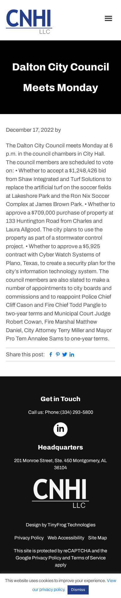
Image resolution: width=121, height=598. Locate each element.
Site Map (97, 537)
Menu (109, 18)
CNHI (29, 21)
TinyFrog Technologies (71, 524)
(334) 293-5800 (76, 412)
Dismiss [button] (78, 590)
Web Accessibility (66, 537)
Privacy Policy (29, 537)
